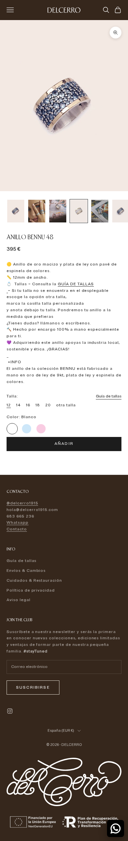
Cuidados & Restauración (34, 580)
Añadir (64, 443)
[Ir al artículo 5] (100, 211)
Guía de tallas (108, 396)
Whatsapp (18, 522)
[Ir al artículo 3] (58, 211)
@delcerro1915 (22, 503)
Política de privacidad (31, 590)
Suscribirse (33, 687)
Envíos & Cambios (26, 570)
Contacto (17, 529)
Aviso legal (19, 600)
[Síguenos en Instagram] (10, 711)
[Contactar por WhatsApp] (115, 828)
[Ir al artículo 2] (37, 211)
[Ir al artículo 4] (79, 211)
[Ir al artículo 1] (16, 211)
